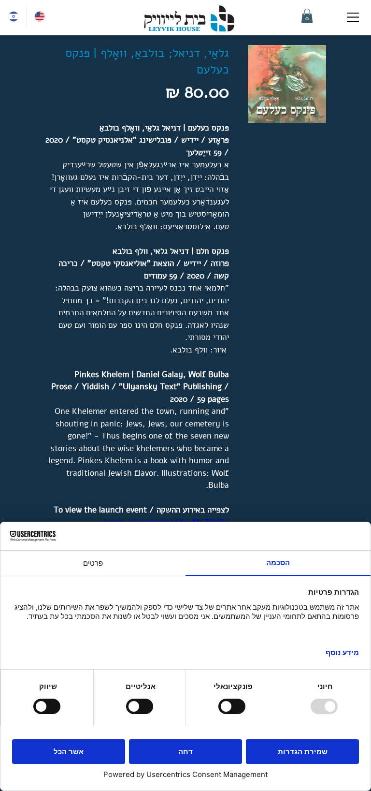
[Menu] (354, 17)
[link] (307, 16)
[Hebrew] (14, 16)
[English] (40, 16)
